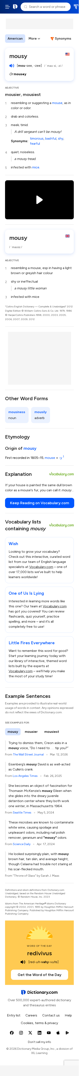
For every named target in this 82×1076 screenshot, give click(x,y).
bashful (50, 138)
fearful (35, 144)
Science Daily (21, 844)
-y (61, 458)
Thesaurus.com (76, 6)
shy (60, 138)
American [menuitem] (15, 38)
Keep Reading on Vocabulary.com (39, 503)
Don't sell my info (39, 1042)
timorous (37, 138)
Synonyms (63, 38)
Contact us (51, 1015)
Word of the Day (39, 945)
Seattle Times (22, 812)
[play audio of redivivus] (22, 962)
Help (68, 1015)
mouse (57, 103)
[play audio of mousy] (11, 65)
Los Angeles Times (25, 776)
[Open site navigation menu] (7, 7)
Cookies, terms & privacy (39, 1023)
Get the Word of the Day (39, 974)
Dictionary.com (15, 6)
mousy (30, 448)
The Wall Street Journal (28, 754)
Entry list (13, 1015)
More (33, 38)
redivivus (39, 953)
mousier (31, 732)
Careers (31, 1015)
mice (35, 167)
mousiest (51, 732)
